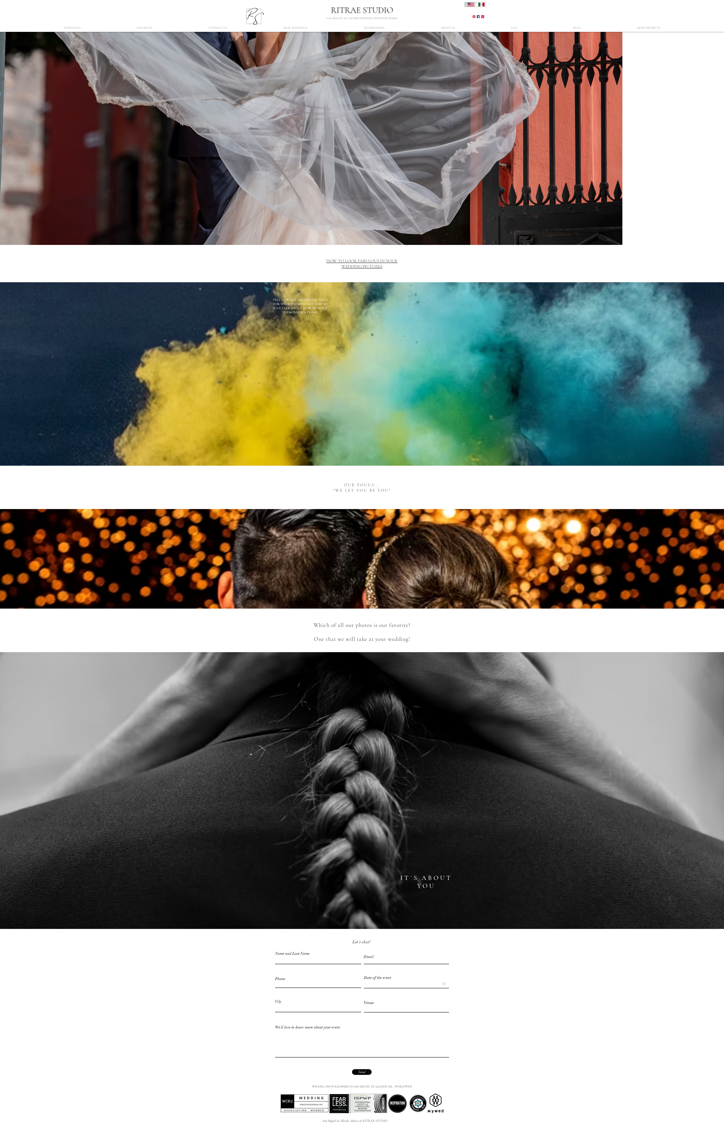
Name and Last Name (292, 954)
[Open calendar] (443, 983)
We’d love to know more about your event (307, 1027)
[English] (470, 4)
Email (369, 957)
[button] (72, 28)
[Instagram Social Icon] (482, 16)
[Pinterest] (474, 16)
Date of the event (377, 978)
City (278, 1001)
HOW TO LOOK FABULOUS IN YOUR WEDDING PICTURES (361, 263)
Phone (280, 979)
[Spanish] (480, 4)
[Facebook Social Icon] (478, 16)
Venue (369, 1003)
